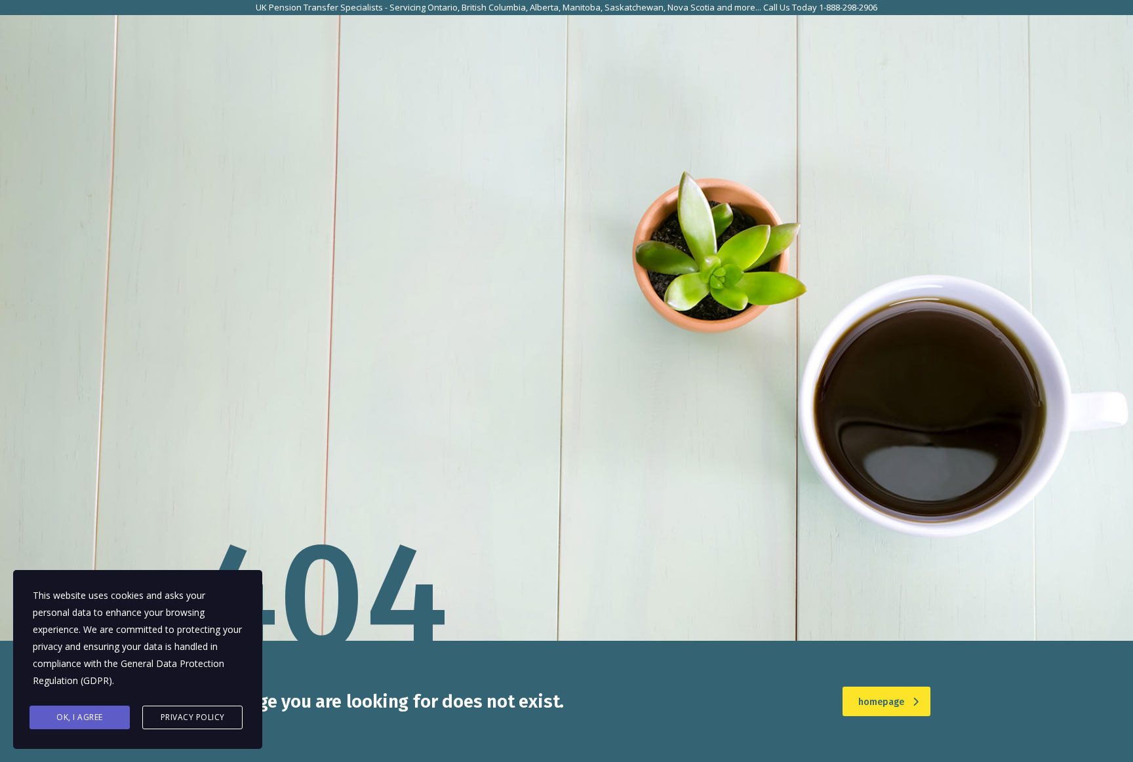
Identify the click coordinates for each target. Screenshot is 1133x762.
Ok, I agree (79, 717)
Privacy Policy (193, 717)
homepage (881, 702)
